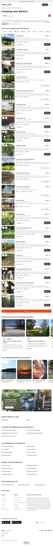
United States (8, 7)
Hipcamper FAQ (5, 509)
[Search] (49, 15)
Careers (3, 504)
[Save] (3, 35)
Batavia (16, 7)
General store (5, 500)
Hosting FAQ (17, 509)
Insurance (16, 504)
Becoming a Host (18, 497)
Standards (16, 507)
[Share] (6, 35)
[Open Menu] (50, 5)
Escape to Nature (40, 341)
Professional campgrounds (20, 502)
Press (3, 507)
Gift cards (4, 497)
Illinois (13, 7)
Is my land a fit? (17, 500)
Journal (3, 502)
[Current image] (6, 45)
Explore (3, 7)
